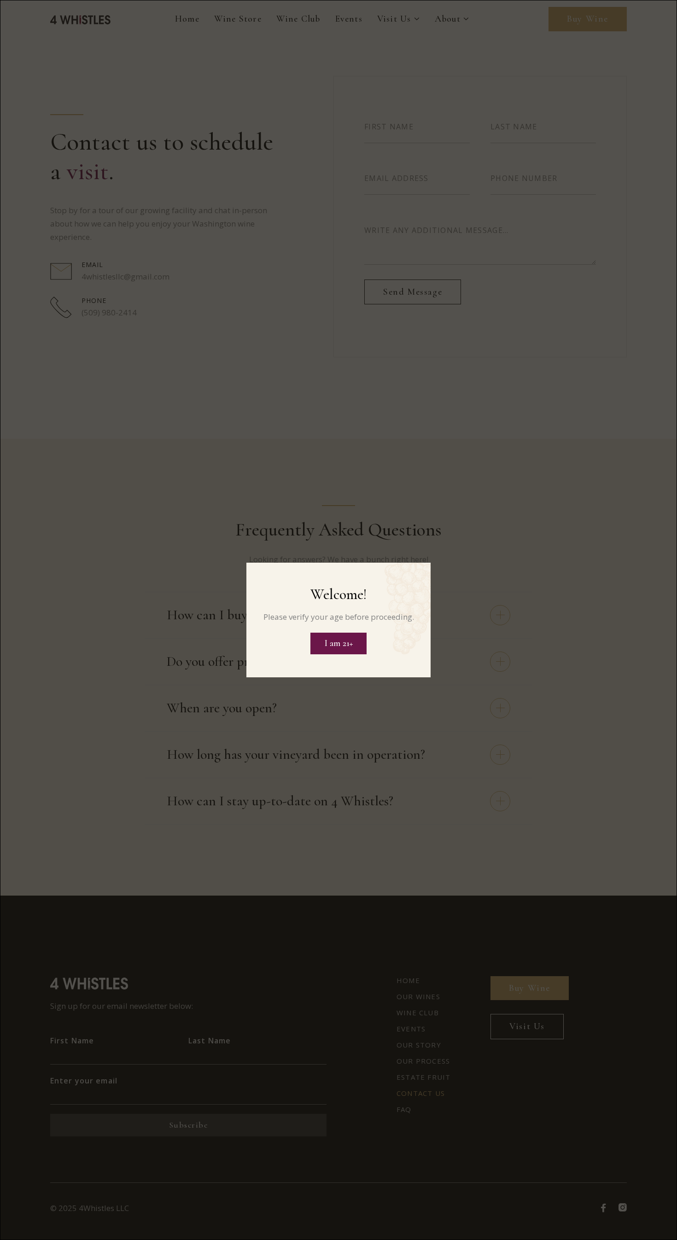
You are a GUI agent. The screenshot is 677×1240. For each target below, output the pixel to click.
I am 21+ (338, 643)
